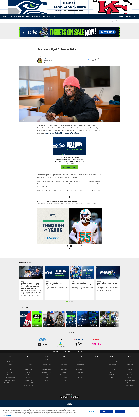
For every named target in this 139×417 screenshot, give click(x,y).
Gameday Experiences (112, 372)
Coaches (10, 364)
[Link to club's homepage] (4, 16)
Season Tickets (130, 361)
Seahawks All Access (46, 364)
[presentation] (119, 302)
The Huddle (80, 377)
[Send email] (96, 60)
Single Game (130, 359)
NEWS (28, 356)
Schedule (96, 356)
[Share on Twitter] (93, 60)
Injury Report (10, 372)
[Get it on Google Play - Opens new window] (75, 398)
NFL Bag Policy (112, 374)
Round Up (29, 361)
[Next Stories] (117, 318)
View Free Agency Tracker (69, 167)
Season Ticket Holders (130, 380)
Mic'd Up (47, 367)
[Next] (81, 246)
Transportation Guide (112, 361)
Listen (80, 356)
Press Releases (28, 374)
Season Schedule (96, 359)
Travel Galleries (64, 364)
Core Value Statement (10, 377)
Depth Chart (10, 361)
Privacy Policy (8, 415)
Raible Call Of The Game (47, 372)
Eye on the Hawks (64, 359)
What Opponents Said (28, 385)
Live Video (47, 380)
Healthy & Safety (112, 364)
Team (10, 356)
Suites (130, 367)
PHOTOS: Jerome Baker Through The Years (57, 201)
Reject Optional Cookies (107, 411)
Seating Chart (130, 374)
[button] (67, 301)
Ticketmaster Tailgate (112, 367)
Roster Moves (29, 377)
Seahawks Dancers (64, 374)
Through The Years (64, 361)
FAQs (112, 377)
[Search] (117, 17)
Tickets (130, 356)
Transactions (10, 374)
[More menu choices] (58, 16)
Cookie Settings (93, 411)
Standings (10, 367)
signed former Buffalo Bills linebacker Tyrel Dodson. (63, 133)
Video (46, 356)
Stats (10, 369)
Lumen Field (112, 359)
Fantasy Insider (28, 380)
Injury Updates (29, 364)
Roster (10, 359)
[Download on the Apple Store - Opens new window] (63, 397)
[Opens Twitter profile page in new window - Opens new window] (45, 62)
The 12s (64, 380)
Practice (64, 372)
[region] (69, 412)
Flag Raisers (64, 377)
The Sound (46, 361)
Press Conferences (47, 374)
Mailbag (28, 372)
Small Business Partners (10, 380)
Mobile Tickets (130, 364)
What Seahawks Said (28, 382)
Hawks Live (80, 372)
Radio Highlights (80, 359)
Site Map (29, 388)
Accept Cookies (120, 411)
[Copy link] (99, 59)
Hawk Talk (80, 374)
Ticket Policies (130, 377)
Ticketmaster (130, 382)
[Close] (136, 412)
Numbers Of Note (28, 369)
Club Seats (130, 369)
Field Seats (130, 372)
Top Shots (64, 367)
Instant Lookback (28, 367)
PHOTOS (64, 356)
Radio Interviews (80, 361)
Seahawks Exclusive (46, 369)
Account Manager (130, 385)
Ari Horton (46, 58)
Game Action (64, 369)
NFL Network (46, 377)
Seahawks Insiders (80, 364)
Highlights (47, 359)
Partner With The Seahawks (10, 382)
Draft (29, 359)
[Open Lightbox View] (69, 229)
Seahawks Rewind (80, 367)
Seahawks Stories (80, 369)
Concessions (112, 369)
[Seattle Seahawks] (69, 404)
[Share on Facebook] (89, 60)
